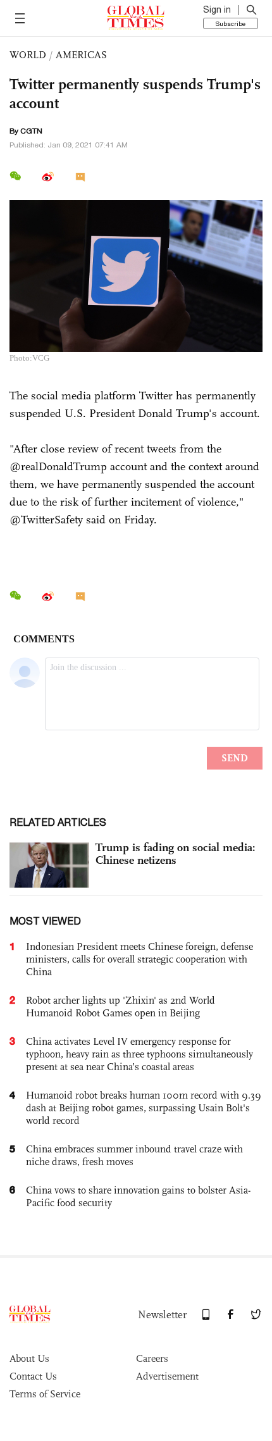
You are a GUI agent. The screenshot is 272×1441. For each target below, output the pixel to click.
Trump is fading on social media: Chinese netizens (176, 853)
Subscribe (230, 23)
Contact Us (33, 1376)
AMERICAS (81, 55)
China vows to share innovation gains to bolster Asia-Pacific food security (138, 1196)
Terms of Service (44, 1394)
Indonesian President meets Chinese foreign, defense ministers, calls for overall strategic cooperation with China (139, 959)
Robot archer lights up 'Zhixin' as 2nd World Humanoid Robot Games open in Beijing (120, 1006)
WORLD (27, 55)
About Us (29, 1358)
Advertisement (167, 1376)
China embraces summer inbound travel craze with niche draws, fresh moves (134, 1155)
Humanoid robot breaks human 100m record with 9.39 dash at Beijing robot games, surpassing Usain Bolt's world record (143, 1107)
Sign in (217, 9)
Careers (152, 1358)
